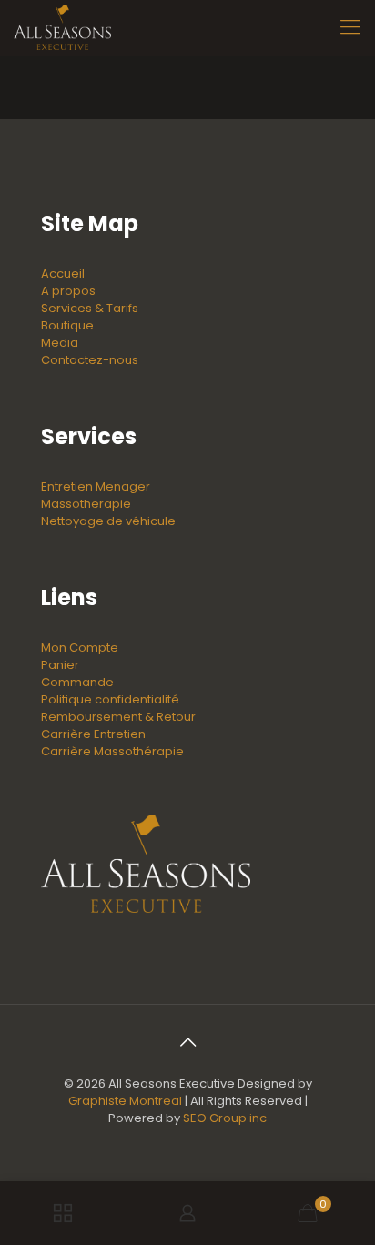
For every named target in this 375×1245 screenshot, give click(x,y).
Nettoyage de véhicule (108, 521)
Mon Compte (79, 647)
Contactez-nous (89, 360)
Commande (77, 682)
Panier (60, 664)
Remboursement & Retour (118, 716)
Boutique (67, 325)
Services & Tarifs (89, 308)
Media (59, 342)
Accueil (63, 273)
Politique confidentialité (110, 699)
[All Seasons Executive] (62, 27)
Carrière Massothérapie (112, 751)
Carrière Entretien (93, 734)
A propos (68, 290)
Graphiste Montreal (125, 1100)
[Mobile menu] (350, 27)
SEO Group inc (225, 1118)
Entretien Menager (95, 486)
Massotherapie (86, 503)
